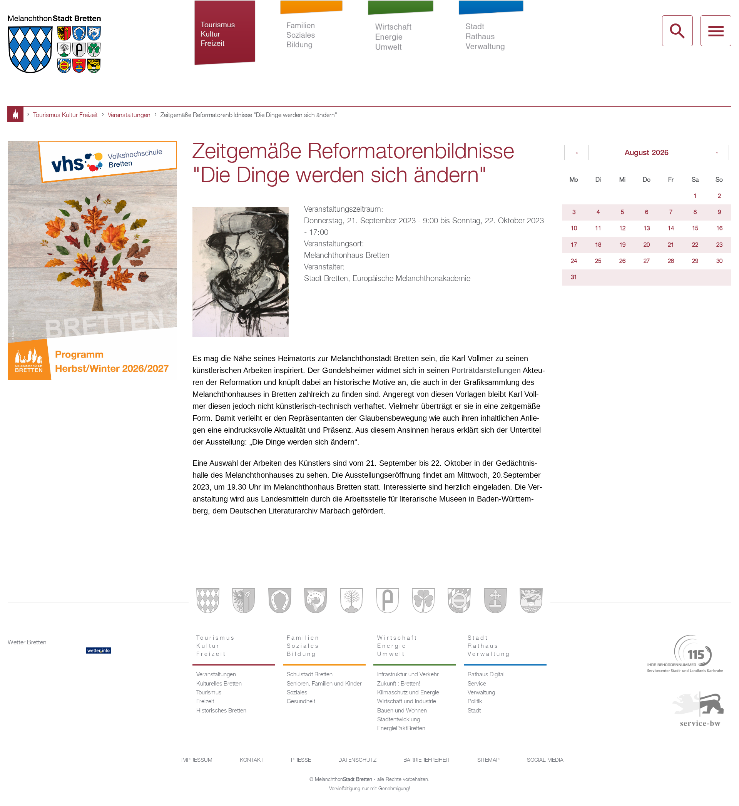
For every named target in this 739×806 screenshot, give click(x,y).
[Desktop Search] (677, 30)
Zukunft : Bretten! (398, 684)
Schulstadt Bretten (310, 674)
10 (574, 228)
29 (695, 261)
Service (477, 684)
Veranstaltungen (129, 115)
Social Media (545, 760)
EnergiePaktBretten (401, 728)
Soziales (297, 693)
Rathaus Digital (486, 674)
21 (671, 245)
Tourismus (208, 693)
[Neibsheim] (423, 602)
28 (671, 261)
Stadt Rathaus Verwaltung (490, 41)
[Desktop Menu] (716, 30)
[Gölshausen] (387, 602)
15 (695, 228)
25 (598, 261)
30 (719, 261)
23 (719, 245)
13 (647, 228)
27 (647, 261)
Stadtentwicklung (398, 719)
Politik (475, 701)
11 (598, 228)
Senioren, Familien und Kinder (324, 684)
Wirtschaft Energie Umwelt (401, 41)
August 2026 (647, 152)
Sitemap (488, 760)
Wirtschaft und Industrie (406, 701)
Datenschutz (357, 760)
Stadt (474, 711)
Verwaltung (481, 693)
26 (622, 261)
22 (695, 245)
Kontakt (252, 760)
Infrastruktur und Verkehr (408, 674)
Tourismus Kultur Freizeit (224, 41)
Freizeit (205, 701)
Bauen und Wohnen (402, 711)
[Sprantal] (531, 602)
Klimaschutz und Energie (408, 693)
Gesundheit (301, 701)
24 (574, 261)
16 (719, 228)
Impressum (196, 760)
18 (598, 245)
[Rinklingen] (459, 602)
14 (671, 228)
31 (574, 277)
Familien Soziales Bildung (311, 41)
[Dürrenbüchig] (351, 602)
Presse (301, 760)
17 (574, 245)
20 (647, 245)
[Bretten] (207, 602)
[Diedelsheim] (315, 602)
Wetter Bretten (27, 643)
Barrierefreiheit (426, 760)
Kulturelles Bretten (219, 684)
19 (622, 245)
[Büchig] (279, 602)
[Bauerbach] (243, 602)
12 (622, 228)
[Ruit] (495, 602)
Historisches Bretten (221, 711)
